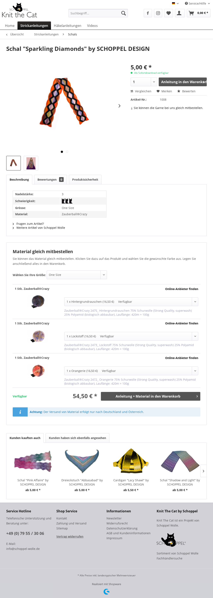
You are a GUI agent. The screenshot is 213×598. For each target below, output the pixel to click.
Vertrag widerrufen (69, 536)
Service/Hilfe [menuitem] (197, 3)
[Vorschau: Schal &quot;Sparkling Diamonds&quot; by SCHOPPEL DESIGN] (13, 163)
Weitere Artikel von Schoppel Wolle (40, 228)
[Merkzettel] (168, 13)
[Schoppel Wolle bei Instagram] (158, 13)
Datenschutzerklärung (121, 528)
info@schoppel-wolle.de (23, 549)
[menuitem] (98, 13)
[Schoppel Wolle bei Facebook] (148, 13)
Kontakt (61, 518)
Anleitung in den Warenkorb (184, 82)
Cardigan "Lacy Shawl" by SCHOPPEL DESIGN (131, 482)
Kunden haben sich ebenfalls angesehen (77, 438)
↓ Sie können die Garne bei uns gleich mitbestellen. (167, 108)
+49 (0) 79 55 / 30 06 (25, 533)
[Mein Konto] (180, 13)
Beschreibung (19, 179)
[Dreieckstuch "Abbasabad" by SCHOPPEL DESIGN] (82, 461)
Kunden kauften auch (25, 438)
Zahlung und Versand (71, 523)
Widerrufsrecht (117, 523)
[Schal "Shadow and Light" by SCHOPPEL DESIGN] (180, 461)
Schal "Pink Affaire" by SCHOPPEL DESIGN (32, 482)
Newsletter (114, 518)
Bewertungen (49, 179)
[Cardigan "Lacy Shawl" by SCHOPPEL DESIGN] (131, 461)
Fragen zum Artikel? (30, 224)
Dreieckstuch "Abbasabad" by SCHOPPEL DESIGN (82, 482)
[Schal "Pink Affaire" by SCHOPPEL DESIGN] (33, 461)
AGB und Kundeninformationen (128, 533)
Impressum (114, 538)
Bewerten (188, 91)
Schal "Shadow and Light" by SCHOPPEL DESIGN (180, 482)
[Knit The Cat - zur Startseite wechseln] (19, 10)
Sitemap (62, 528)
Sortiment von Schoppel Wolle (177, 553)
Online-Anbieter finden (181, 289)
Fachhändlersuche (169, 558)
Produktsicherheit (85, 179)
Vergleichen (142, 91)
